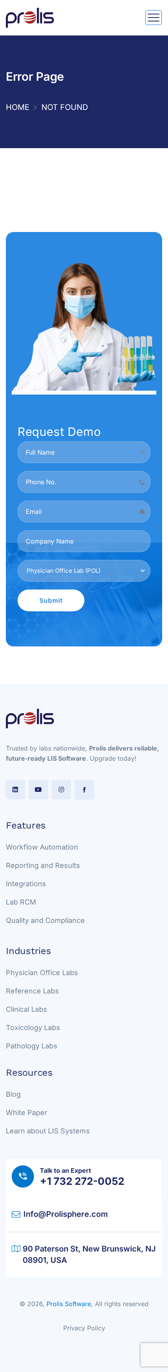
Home (17, 107)
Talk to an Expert (65, 1170)
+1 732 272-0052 (82, 1181)
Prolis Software (68, 1304)
